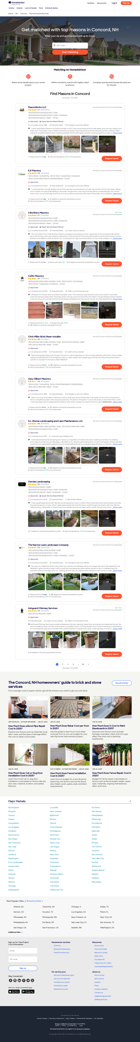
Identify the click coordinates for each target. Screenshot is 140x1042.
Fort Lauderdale (15, 862)
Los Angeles (13, 827)
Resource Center (101, 953)
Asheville (54, 858)
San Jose (12, 847)
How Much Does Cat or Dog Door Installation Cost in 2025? (25, 774)
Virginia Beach (98, 870)
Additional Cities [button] (14, 932)
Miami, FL (104, 912)
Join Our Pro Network (62, 979)
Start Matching (70, 52)
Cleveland (54, 882)
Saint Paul (54, 835)
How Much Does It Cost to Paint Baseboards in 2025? (108, 727)
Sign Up (126, 3)
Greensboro (55, 866)
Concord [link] (23, 14)
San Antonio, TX (107, 922)
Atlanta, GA (19, 907)
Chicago (12, 886)
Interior (11, 8)
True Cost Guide (100, 949)
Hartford (12, 854)
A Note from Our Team (102, 963)
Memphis (96, 827)
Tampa (11, 878)
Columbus (54, 886)
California (64, 1024)
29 (83, 664)
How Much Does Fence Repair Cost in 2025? (111, 774)
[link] (70, 112)
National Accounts (61, 989)
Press (96, 986)
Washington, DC (107, 927)
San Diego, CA (20, 927)
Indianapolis (13, 890)
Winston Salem (56, 874)
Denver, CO (19, 912)
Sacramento (13, 835)
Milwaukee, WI (20, 917)
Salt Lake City (98, 858)
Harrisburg (96, 811)
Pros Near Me (99, 960)
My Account (99, 946)
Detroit (53, 823)
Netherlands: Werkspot (84, 1018)
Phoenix (12, 811)
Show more (117, 133)
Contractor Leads (60, 986)
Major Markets (16, 801)
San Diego (12, 839)
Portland (96, 807)
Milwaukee (96, 882)
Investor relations (101, 989)
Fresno (11, 819)
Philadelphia (97, 815)
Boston (53, 819)
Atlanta (11, 882)
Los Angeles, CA (78, 912)
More (41, 8)
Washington (13, 858)
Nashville (96, 831)
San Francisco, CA (50, 927)
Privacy (57, 1024)
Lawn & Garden (31, 8)
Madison (95, 878)
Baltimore (54, 815)
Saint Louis (55, 843)
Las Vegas (54, 847)
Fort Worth (97, 847)
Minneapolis (55, 831)
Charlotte (54, 862)
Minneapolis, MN (49, 917)
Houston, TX (47, 912)
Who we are (99, 979)
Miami (11, 870)
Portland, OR (48, 922)
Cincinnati (54, 878)
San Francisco (14, 843)
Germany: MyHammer (56, 1018)
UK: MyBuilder (98, 1018)
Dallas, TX (104, 907)
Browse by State (34, 901)
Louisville (54, 807)
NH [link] (16, 14)
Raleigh (53, 870)
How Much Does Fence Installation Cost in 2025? (68, 774)
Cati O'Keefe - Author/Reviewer (63, 769)
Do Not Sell (72, 1024)
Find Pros (57, 946)
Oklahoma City (56, 890)
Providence (97, 823)
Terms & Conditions (83, 1029)
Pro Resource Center (62, 982)
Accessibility (81, 1025)
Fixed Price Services (61, 953)
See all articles (121, 683)
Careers (97, 982)
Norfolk (95, 862)
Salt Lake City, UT (79, 922)
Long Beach (13, 823)
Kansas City (55, 839)
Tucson (11, 815)
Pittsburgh (96, 819)
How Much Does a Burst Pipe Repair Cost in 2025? (26, 727)
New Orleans (56, 811)
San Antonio (97, 854)
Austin (94, 835)
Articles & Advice (51, 8)
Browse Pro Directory (62, 949)
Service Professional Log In (64, 975)
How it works (99, 975)
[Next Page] (88, 664)
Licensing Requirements (103, 966)
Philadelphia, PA (21, 922)
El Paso (95, 843)
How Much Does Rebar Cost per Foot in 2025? (69, 727)
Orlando (12, 874)
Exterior (20, 8)
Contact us (98, 993)
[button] (36, 144)
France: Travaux (42, 1018)
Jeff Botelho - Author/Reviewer (22, 722)
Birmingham (13, 807)
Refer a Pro (98, 956)
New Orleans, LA (78, 917)
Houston (95, 850)
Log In (114, 3)
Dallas (94, 839)
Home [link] (10, 14)
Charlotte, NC (48, 907)
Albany (53, 850)
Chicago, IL (76, 907)
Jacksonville (13, 866)
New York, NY (106, 917)
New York (54, 854)
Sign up (23, 968)
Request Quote (111, 158)
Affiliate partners (100, 1000)
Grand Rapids (56, 827)
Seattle (95, 874)
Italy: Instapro (70, 1018)
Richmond (96, 866)
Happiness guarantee (102, 996)
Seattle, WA (76, 927)
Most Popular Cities (15, 901)
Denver (11, 850)
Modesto (12, 831)
